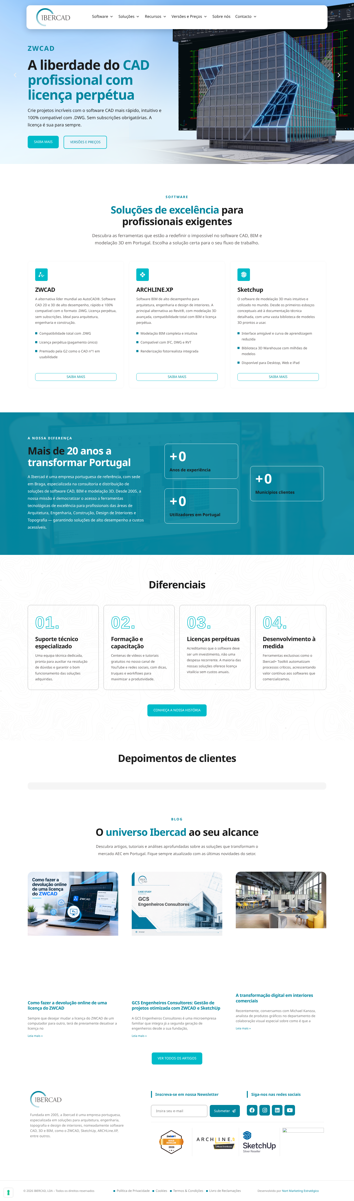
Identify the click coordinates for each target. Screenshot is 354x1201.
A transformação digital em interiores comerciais (274, 1145)
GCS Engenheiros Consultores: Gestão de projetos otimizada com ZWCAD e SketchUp (176, 1153)
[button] (103, 16)
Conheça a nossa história (177, 710)
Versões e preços (85, 142)
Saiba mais (43, 142)
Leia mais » (35, 1183)
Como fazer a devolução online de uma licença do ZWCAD (67, 1153)
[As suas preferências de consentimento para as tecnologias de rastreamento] (8, 1192)
